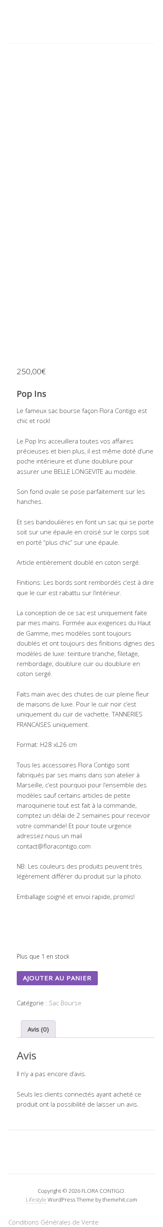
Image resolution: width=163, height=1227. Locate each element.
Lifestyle (36, 1199)
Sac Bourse (65, 1003)
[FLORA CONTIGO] (81, 21)
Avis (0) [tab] (38, 1029)
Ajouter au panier (57, 978)
